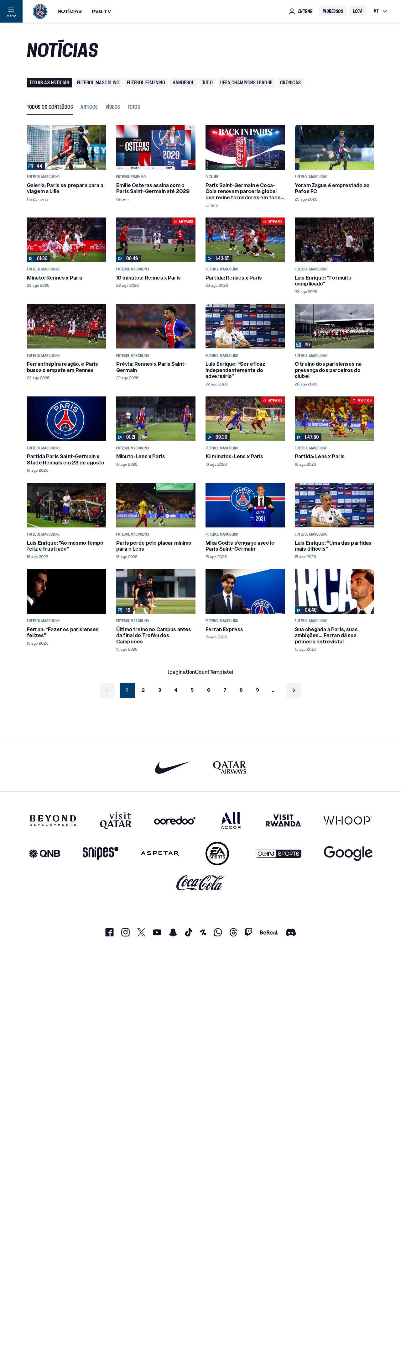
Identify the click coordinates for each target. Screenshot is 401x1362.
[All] (230, 820)
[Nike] (172, 767)
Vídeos (113, 107)
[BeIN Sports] (278, 853)
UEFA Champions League (246, 82)
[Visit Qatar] (116, 820)
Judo (207, 82)
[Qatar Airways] (229, 767)
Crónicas (290, 82)
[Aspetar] (160, 853)
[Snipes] (100, 853)
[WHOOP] (348, 820)
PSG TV (101, 11)
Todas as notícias (49, 82)
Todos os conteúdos (50, 107)
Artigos (89, 107)
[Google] (348, 853)
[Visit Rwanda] (283, 820)
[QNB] (44, 853)
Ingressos (333, 11)
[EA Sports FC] (217, 853)
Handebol (183, 82)
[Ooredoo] (174, 820)
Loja (357, 11)
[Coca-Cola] (200, 883)
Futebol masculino (98, 82)
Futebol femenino (146, 82)
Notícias (70, 11)
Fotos (134, 107)
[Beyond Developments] (53, 820)
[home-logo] (40, 11)
